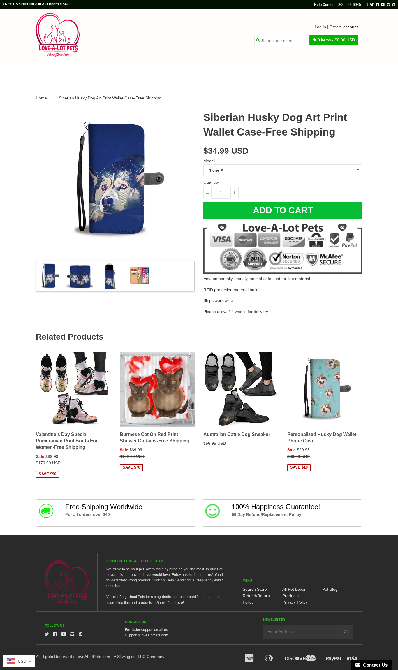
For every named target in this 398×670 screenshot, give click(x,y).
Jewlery (308, 73)
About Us (342, 73)
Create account (344, 26)
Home (41, 98)
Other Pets (176, 73)
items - (336, 40)
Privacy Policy (295, 602)
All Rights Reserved (54, 656)
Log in (320, 26)
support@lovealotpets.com (146, 635)
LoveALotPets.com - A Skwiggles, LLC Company (119, 656)
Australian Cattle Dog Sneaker (236, 434)
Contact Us (374, 664)
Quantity (211, 182)
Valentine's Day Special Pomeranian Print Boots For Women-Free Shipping (67, 441)
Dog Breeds (95, 73)
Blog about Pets (132, 597)
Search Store (255, 589)
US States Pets (220, 73)
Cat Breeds (136, 73)
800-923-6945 (349, 5)
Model (209, 161)
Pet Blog (330, 589)
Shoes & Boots (267, 73)
